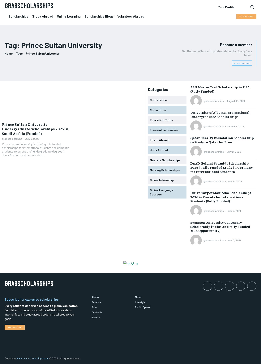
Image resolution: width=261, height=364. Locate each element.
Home (9, 53)
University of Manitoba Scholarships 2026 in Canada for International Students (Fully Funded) (220, 196)
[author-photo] (196, 101)
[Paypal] (229, 286)
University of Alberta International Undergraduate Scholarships (220, 114)
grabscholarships (12, 138)
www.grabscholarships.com (33, 358)
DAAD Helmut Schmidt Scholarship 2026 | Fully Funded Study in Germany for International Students (221, 167)
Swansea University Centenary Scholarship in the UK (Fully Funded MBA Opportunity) (220, 226)
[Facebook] (207, 286)
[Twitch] (240, 286)
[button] (252, 7)
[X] (251, 286)
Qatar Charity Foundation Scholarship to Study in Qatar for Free (222, 140)
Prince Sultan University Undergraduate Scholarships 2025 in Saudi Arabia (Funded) (35, 129)
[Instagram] (218, 286)
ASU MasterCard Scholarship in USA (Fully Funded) (220, 89)
